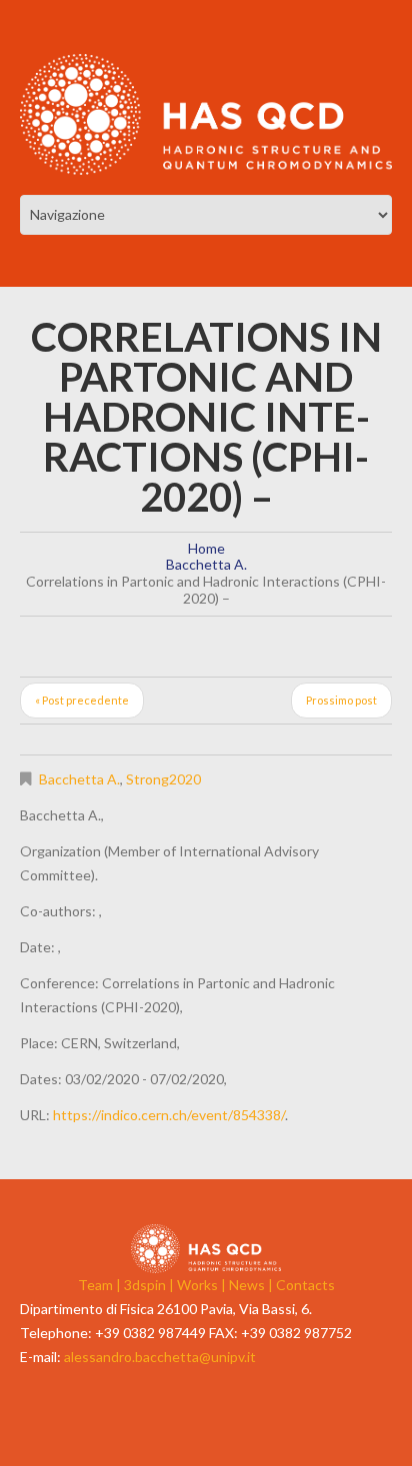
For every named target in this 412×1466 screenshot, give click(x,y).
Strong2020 (163, 778)
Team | (101, 1284)
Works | (203, 1284)
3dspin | (150, 1284)
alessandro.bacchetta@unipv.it (160, 1356)
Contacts (305, 1284)
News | (252, 1284)
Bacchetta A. (206, 564)
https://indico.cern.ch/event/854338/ (169, 1114)
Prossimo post (341, 700)
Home (206, 548)
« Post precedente (82, 700)
